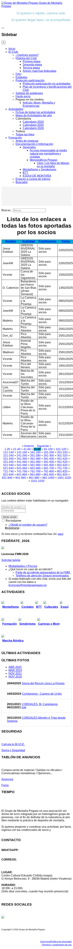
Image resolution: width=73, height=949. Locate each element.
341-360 (22, 458)
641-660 (22, 468)
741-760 (22, 471)
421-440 (8, 461)
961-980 (34, 477)
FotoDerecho (47, 241)
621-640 (8, 468)
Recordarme (13, 520)
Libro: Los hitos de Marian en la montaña (53, 165)
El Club (13, 51)
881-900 (49, 474)
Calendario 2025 (33, 124)
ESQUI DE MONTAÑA (37, 175)
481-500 (49, 461)
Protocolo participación (30, 80)
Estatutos (21, 77)
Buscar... (6, 210)
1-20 (7, 449)
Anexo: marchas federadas (39, 70)
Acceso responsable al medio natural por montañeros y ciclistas (48, 153)
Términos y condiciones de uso (57, 945)
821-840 (8, 474)
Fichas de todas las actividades (35, 112)
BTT (25, 172)
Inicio (12, 48)
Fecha (66, 241)
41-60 (27, 449)
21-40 (16, 449)
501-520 (62, 461)
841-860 (22, 474)
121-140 (8, 452)
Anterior (29, 445)
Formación (15, 137)
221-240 (8, 455)
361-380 (35, 458)
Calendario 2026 (33, 128)
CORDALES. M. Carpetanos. (40, 704)
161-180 (35, 452)
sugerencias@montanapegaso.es (22, 865)
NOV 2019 (15, 676)
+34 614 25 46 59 (12, 853)
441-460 (22, 461)
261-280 (35, 455)
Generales (29, 147)
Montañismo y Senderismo (39, 169)
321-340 (8, 458)
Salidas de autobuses (29, 93)
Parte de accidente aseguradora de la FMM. (43, 572)
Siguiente (43, 445)
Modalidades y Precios (23, 566)
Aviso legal (45, 941)
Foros (5, 785)
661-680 (35, 468)
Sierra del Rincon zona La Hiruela (43, 683)
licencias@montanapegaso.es (28, 585)
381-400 (49, 458)
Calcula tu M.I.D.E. (13, 744)
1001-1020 (64, 477)
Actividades (16, 109)
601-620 (62, 465)
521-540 (8, 465)
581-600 (49, 465)
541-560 (22, 465)
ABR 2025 (15, 667)
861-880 (35, 474)
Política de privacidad (61, 941)
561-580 (35, 465)
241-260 (22, 455)
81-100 (48, 449)
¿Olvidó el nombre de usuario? (28, 524)
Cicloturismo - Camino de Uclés (42, 693)
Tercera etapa (31, 67)
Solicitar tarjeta (10, 560)
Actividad (28, 241)
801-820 (62, 471)
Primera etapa (31, 61)
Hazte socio (23, 96)
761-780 (35, 471)
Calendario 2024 (33, 121)
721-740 (8, 471)
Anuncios (7, 779)
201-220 (62, 452)
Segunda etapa (32, 64)
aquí (60, 533)
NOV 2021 (15, 673)
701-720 (62, 468)
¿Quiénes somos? (27, 55)
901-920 (62, 474)
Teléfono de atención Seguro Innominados (42, 575)
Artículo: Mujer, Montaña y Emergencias (39, 104)
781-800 (49, 471)
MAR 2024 (15, 670)
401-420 (62, 458)
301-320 (62, 455)
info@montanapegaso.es (17, 862)
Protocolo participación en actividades (47, 83)
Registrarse (12, 527)
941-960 (20, 477)
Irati (24, 707)
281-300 (49, 455)
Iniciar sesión (9, 517)
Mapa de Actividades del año (34, 115)
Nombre (10, 241)
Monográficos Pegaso (43, 159)
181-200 (49, 452)
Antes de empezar (27, 140)
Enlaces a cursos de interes (33, 178)
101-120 (61, 449)
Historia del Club (26, 58)
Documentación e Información (34, 144)
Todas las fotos (25, 134)
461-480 (35, 461)
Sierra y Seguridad (13, 750)
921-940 (7, 477)
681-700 (49, 468)
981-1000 (48, 477)
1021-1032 (37, 480)
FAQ (18, 74)
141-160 (22, 452)
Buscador (22, 182)
